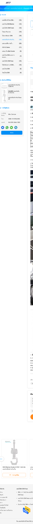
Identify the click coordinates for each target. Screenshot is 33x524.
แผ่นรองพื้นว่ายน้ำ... (11, 43)
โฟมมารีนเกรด (11, 32)
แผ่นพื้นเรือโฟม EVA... (11, 20)
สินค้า (1, 495)
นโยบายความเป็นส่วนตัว (6, 512)
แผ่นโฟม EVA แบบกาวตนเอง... (11, 56)
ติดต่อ (11, 132)
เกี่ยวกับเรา (3, 500)
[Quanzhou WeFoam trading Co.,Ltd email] (2, 127)
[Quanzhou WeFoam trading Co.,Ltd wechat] (11, 127)
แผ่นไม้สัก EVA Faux (11, 61)
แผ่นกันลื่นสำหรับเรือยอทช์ (14, 98)
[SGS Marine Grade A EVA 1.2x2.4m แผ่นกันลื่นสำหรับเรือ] (14, 452)
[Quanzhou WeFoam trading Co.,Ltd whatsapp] (7, 127)
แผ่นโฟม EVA (11, 68)
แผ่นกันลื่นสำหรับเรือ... (11, 39)
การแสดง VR (3, 497)
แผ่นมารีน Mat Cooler (11, 51)
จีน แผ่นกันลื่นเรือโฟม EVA (23, 521)
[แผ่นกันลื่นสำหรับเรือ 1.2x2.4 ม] (4, 87)
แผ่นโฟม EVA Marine (11, 24)
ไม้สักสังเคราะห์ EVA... (11, 65)
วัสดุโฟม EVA (11, 72)
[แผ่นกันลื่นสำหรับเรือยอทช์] (4, 99)
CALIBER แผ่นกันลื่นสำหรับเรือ (13, 91)
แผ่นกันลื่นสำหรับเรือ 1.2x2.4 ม (14, 85)
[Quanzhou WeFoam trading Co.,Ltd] (8, 3)
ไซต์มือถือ (2, 507)
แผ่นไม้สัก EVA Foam (11, 28)
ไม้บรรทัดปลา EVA (11, 35)
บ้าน (1, 492)
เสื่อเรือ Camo (11, 47)
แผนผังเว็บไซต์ (4, 505)
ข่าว (1, 502)
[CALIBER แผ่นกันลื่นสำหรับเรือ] (4, 93)
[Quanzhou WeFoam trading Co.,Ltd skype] (15, 127)
